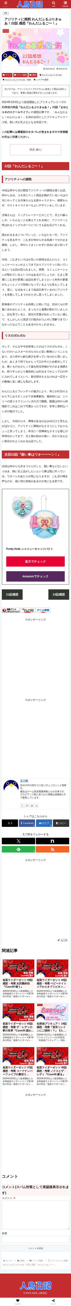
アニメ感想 (22, 75)
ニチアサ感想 (42, 80)
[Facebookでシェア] (11, 1009)
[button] (61, 823)
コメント (9, 1198)
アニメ (8, 75)
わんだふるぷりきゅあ (52, 75)
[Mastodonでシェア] (27, 1000)
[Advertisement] (35, 657)
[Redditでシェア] (43, 1009)
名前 (4, 1233)
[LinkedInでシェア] (43, 1019)
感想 (34, 75)
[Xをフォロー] (22, 805)
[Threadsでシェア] (27, 1009)
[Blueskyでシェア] (43, 1000)
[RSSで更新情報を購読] (37, 805)
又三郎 (24, 780)
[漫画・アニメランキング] (11, 609)
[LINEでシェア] (11, 1019)
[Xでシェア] (11, 1000)
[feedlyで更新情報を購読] (32, 805)
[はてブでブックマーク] (59, 1009)
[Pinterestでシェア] (27, 1019)
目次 (32, 149)
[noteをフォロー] (27, 805)
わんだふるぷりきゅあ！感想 (18, 80)
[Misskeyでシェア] (59, 1000)
